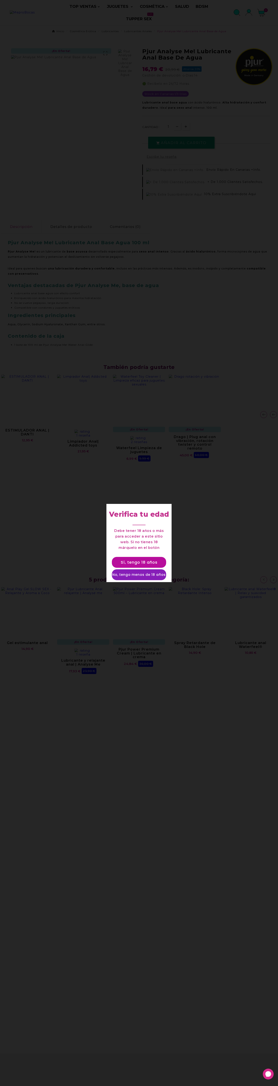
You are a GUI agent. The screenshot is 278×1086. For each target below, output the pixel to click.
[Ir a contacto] (268, 1074)
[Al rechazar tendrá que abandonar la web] (139, 574)
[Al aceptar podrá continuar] (139, 562)
